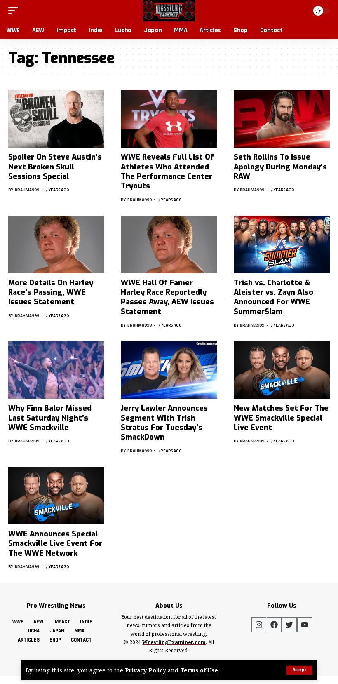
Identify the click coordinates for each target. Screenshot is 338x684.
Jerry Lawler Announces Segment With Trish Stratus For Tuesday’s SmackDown (164, 422)
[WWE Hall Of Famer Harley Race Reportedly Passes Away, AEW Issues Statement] (169, 244)
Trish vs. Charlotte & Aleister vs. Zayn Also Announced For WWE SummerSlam (273, 297)
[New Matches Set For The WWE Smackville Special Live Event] (282, 370)
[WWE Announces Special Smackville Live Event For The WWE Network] (56, 495)
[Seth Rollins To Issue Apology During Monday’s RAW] (282, 119)
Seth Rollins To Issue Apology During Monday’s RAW (280, 166)
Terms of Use (199, 670)
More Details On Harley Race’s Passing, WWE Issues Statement (50, 292)
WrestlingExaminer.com (174, 642)
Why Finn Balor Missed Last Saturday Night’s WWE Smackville (50, 417)
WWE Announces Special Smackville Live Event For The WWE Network (55, 543)
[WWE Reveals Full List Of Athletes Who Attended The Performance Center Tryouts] (169, 119)
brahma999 (27, 190)
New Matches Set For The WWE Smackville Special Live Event (281, 417)
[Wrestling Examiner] (169, 10)
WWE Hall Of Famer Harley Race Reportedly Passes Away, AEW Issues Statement (167, 297)
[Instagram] (258, 624)
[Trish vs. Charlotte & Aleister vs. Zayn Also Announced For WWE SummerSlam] (282, 244)
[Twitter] (289, 624)
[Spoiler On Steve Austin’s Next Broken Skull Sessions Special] (56, 119)
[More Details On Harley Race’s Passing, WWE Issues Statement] (56, 244)
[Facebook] (274, 624)
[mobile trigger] (15, 10)
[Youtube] (304, 624)
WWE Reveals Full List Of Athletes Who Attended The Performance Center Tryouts (167, 171)
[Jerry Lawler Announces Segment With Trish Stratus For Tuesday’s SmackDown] (169, 370)
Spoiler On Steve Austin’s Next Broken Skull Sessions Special (55, 166)
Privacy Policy (145, 670)
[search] (301, 10)
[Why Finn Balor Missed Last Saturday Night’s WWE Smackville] (56, 370)
